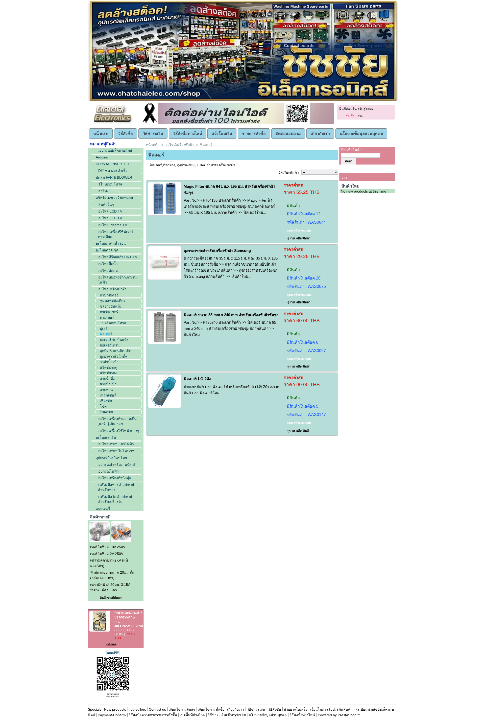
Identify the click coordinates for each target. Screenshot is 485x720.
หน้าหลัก (152, 145)
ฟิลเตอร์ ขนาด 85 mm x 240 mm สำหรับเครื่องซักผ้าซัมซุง (231, 315)
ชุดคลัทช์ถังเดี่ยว (112, 301)
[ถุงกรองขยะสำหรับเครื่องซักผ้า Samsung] (164, 263)
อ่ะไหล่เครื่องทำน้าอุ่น (114, 478)
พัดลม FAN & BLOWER (114, 177)
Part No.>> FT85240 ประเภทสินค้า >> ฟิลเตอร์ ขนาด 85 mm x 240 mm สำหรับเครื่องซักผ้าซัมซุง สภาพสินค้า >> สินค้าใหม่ (230, 328)
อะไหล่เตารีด (106, 437)
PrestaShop (347, 715)
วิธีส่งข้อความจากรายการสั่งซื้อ (153, 715)
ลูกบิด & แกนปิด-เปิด (115, 351)
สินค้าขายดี (100, 517)
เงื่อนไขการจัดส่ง (182, 709)
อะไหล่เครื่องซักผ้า (112, 289)
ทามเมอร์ (107, 317)
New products (115, 709)
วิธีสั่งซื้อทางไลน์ (187, 133)
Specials (94, 709)
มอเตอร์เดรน (110, 345)
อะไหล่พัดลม (108, 271)
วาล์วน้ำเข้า (109, 362)
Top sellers (137, 709)
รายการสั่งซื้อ (254, 133)
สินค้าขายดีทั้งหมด (111, 597)
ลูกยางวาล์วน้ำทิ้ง (113, 356)
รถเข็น (347, 170)
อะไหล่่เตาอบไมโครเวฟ (116, 451)
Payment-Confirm (112, 715)
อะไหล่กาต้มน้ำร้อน (111, 243)
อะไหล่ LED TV (110, 218)
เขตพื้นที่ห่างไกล (192, 715)
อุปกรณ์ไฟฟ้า (108, 471)
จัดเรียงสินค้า (288, 172)
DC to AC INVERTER (112, 164)
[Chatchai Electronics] (113, 123)
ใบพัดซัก (106, 412)
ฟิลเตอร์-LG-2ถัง (197, 379)
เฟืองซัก (106, 401)
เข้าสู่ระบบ (365, 108)
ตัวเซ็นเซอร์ (109, 312)
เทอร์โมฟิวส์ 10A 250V (107, 547)
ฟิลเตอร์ (106, 334)
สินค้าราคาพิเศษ (105, 606)
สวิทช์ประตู (108, 367)
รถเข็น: (351, 116)
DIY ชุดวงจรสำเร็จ (112, 171)
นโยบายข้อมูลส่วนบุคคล (361, 133)
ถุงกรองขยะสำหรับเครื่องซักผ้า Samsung (217, 250)
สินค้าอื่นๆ (106, 204)
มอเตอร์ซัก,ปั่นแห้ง (114, 340)
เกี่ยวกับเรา (320, 133)
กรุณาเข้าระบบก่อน (299, 230)
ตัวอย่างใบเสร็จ (295, 709)
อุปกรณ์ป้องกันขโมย (111, 458)
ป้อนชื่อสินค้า (351, 150)
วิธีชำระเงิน (153, 133)
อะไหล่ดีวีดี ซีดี (107, 250)
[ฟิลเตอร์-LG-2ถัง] (164, 391)
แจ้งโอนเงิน (222, 133)
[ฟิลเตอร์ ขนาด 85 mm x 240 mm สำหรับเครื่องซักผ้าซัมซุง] (164, 327)
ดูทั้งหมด (111, 644)
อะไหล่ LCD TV (110, 211)
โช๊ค (103, 406)
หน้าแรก (100, 133)
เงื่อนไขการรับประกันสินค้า (331, 709)
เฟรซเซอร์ (108, 395)
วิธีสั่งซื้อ (125, 133)
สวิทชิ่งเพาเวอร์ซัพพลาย (114, 198)
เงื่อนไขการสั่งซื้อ (211, 709)
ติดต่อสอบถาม (288, 133)
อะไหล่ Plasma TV (112, 225)
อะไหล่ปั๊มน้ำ (108, 264)
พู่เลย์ (104, 329)
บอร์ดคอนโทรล (114, 323)
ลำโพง (103, 191)
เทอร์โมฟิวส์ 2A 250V (106, 554)
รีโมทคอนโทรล (110, 184)
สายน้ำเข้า (108, 384)
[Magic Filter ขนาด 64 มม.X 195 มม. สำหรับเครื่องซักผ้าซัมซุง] (164, 199)
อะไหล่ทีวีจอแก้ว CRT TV (117, 257)
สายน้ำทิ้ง (107, 379)
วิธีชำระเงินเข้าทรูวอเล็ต (227, 715)
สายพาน (106, 390)
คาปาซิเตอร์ (109, 295)
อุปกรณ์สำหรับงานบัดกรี (117, 464)
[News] (237, 123)
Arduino (102, 157)
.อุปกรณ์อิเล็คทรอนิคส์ (115, 150)
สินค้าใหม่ (350, 186)
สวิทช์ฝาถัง (108, 373)
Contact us (157, 709)
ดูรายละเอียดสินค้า (298, 238)
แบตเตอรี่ (103, 508)
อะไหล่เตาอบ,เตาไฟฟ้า (116, 444)
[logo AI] (243, 100)
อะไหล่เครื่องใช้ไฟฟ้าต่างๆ (118, 431)
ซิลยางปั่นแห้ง (111, 306)
